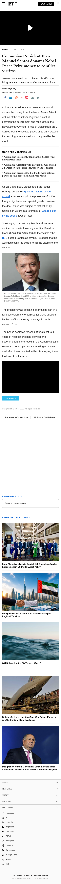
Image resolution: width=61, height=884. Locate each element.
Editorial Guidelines (44, 417)
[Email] (32, 97)
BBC (5, 237)
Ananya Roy (10, 88)
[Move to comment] (37, 97)
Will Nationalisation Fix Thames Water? (21, 663)
